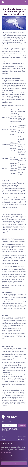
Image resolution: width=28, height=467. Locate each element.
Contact (19, 432)
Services (4, 432)
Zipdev (4, 93)
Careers (3, 439)
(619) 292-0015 (21, 439)
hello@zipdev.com (22, 436)
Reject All (14, 459)
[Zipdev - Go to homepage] (6, 2)
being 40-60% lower (12, 303)
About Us (4, 436)
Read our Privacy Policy (6, 452)
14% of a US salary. (8, 299)
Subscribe (22, 425)
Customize (14, 455)
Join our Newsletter (6, 421)
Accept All (15, 463)
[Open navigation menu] (25, 2)
